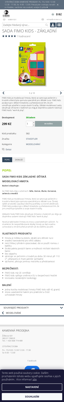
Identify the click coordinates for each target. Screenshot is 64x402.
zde (35, 379)
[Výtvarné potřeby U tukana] (6, 13)
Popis (7, 159)
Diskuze (19, 159)
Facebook (32, 361)
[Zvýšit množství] (33, 122)
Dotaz (9, 149)
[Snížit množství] (33, 125)
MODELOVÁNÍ (33, 144)
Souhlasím (32, 396)
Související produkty (16, 307)
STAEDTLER (32, 138)
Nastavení (32, 387)
